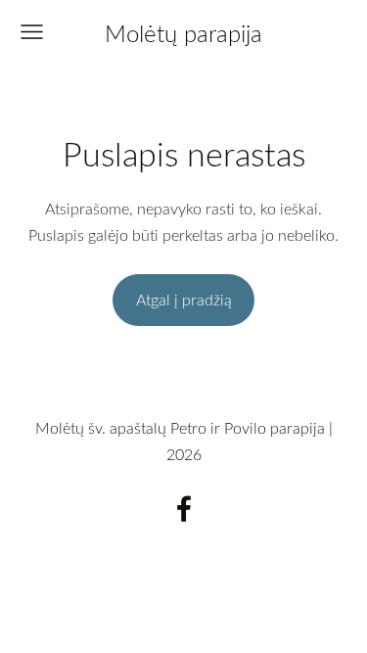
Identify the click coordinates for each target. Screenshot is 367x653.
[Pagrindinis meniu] (32, 32)
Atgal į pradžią (184, 299)
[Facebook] (184, 508)
